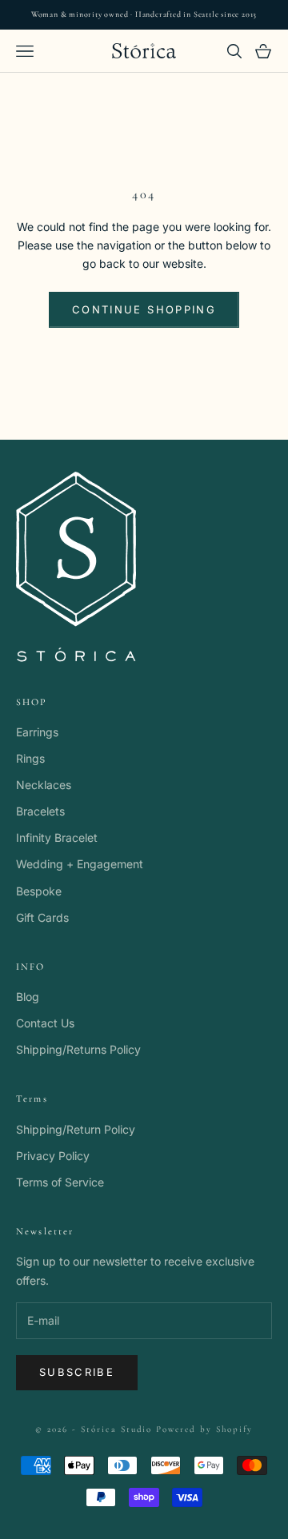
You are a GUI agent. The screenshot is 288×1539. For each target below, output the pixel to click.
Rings (30, 758)
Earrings (37, 732)
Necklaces (43, 784)
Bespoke (39, 891)
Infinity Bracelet (57, 837)
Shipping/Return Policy (75, 1129)
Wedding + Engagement (79, 864)
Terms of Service (60, 1182)
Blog (27, 996)
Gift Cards (42, 917)
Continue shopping (144, 309)
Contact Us (45, 1023)
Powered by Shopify (204, 1429)
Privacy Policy (53, 1155)
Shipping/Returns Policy (78, 1049)
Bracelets (40, 811)
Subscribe (76, 1372)
